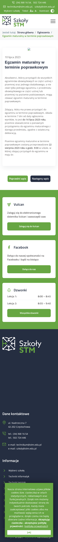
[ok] (29, 532)
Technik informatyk (19, 476)
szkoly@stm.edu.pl (45, 6)
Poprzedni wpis (17, 179)
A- (36, 10)
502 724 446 (39, 2)
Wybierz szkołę (12, 10)
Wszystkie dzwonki (29, 313)
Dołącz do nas (29, 269)
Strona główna (25, 32)
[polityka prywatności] (36, 526)
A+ (32, 10)
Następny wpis (40, 179)
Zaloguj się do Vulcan (29, 226)
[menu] (52, 21)
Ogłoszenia (43, 32)
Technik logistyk (17, 482)
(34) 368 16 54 (23, 2)
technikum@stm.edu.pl (19, 6)
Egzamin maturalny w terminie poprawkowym (27, 36)
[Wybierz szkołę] (15, 21)
